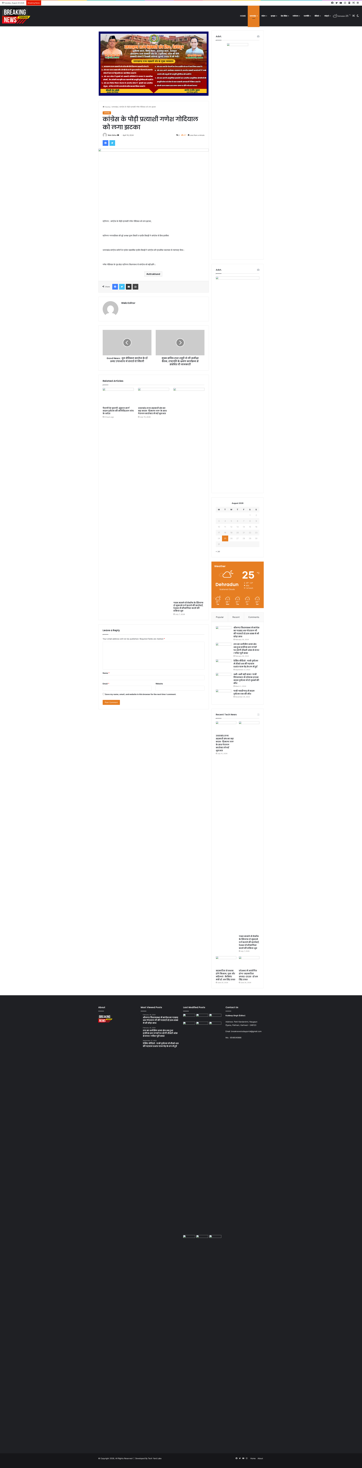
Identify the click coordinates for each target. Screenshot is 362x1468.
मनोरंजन (295, 16)
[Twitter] (112, 143)
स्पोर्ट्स (326, 16)
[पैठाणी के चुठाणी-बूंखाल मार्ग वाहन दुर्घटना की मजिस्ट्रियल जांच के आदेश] (118, 396)
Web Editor (112, 135)
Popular (220, 617)
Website (159, 684)
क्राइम (273, 16)
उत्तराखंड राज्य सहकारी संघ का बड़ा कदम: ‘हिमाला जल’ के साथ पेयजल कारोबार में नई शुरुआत (152, 411)
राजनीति (306, 16)
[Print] (135, 287)
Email (106, 684)
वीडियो (317, 16)
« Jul (218, 551)
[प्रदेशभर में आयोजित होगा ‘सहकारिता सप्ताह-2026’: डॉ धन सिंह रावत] (249, 962)
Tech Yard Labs (154, 1458)
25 (225, 538)
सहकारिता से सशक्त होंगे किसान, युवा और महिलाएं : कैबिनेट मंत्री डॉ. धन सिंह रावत (225, 975)
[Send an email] (118, 135)
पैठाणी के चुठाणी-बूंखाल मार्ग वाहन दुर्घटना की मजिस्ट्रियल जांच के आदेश (118, 411)
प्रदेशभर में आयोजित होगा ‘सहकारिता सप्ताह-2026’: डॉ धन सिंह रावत (248, 975)
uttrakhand (154, 274)
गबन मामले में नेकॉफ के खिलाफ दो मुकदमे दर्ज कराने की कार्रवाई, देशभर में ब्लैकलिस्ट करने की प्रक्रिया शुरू (188, 606)
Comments (253, 617)
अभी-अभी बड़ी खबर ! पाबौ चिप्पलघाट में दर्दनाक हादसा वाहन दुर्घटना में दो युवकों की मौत (246, 679)
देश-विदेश (284, 16)
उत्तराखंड (253, 16)
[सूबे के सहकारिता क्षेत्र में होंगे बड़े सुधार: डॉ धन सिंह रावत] (215, 1025)
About (260, 1458)
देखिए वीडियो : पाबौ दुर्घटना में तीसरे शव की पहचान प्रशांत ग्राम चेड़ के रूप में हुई (245, 663)
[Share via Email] (129, 287)
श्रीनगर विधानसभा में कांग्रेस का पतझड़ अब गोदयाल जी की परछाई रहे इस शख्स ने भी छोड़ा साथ (246, 632)
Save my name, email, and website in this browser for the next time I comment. (140, 694)
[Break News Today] (16, 15)
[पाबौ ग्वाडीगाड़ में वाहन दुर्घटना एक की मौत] (223, 694)
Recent (236, 617)
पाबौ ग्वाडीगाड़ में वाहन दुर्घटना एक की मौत (244, 692)
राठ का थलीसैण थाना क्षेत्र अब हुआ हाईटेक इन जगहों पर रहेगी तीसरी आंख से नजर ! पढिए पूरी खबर (246, 649)
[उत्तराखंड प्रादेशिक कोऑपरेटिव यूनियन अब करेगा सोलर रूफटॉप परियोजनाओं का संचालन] (215, 1341)
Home (243, 16)
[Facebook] (105, 143)
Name (106, 673)
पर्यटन (263, 16)
